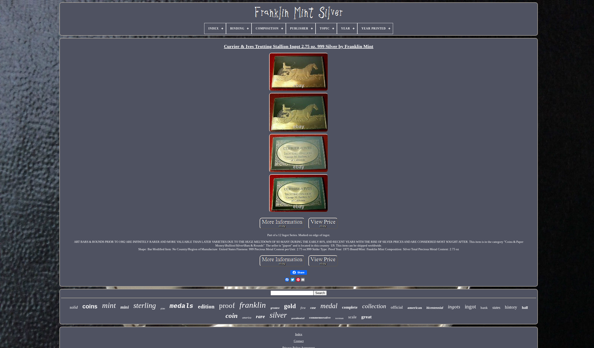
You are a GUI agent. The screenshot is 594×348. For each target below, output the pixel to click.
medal (328, 306)
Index (298, 334)
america (246, 317)
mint (109, 305)
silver (278, 315)
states (496, 308)
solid (74, 307)
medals (181, 306)
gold (290, 306)
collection (374, 306)
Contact (299, 341)
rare (260, 316)
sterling (144, 305)
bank (484, 308)
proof (227, 305)
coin (232, 315)
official (397, 307)
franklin (252, 305)
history (511, 307)
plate (163, 308)
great (366, 316)
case (313, 308)
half (525, 308)
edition (206, 307)
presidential (297, 318)
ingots (454, 307)
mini (124, 307)
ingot (470, 307)
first (303, 308)
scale (352, 317)
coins (89, 306)
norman (339, 318)
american (414, 308)
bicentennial (434, 308)
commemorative (320, 317)
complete (350, 307)
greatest (275, 308)
